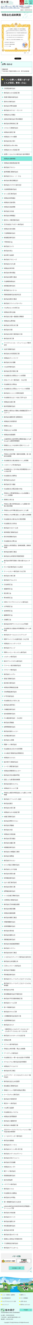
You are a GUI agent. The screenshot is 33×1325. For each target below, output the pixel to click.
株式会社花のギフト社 (11, 1234)
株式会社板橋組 (9, 1140)
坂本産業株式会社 (9, 713)
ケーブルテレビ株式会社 (12, 1094)
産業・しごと (8, 6)
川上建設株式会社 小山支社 (13, 718)
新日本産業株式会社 (10, 536)
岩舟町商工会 (8, 611)
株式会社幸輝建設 (9, 215)
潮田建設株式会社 (9, 939)
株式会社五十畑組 (9, 484)
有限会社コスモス (9, 757)
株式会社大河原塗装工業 (12, 353)
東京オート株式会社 (10, 1103)
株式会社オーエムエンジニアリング (15, 634)
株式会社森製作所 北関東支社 (13, 417)
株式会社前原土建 (9, 873)
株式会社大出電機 (9, 362)
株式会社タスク (9, 1025)
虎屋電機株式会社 (9, 926)
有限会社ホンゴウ (9, 1167)
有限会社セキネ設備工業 (12, 812)
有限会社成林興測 (9, 158)
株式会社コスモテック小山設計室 (14, 1035)
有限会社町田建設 (9, 198)
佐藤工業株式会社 (9, 816)
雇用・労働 (15, 6)
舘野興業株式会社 (9, 727)
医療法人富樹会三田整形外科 (13, 1239)
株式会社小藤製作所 (10, 1121)
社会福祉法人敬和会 (10, 475)
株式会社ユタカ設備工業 (12, 93)
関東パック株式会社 (10, 744)
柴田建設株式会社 (9, 286)
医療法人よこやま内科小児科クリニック (16, 445)
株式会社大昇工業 (9, 808)
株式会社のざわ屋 (9, 264)
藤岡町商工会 (8, 615)
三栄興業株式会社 (9, 233)
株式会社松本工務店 (10, 952)
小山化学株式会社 (9, 367)
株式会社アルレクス (10, 580)
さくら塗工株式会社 (10, 194)
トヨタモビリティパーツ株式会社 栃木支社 (17, 957)
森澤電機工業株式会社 (11, 172)
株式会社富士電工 (9, 141)
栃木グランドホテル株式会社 (13, 661)
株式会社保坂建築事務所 (12, 944)
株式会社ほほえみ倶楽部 (12, 1081)
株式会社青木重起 (9, 272)
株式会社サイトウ (9, 1217)
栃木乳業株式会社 (9, 406)
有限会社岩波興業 (9, 207)
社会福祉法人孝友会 (10, 384)
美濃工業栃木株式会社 (11, 97)
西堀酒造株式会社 (9, 1175)
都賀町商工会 (8, 589)
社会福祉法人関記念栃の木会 (13, 489)
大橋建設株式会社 (9, 709)
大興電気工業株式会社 (11, 900)
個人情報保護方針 (6, 1298)
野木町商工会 (8, 597)
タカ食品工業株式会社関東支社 (14, 753)
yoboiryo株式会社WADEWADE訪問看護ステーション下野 (17, 1207)
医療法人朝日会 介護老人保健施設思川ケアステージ (17, 411)
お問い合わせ (24, 1301)
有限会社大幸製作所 (10, 421)
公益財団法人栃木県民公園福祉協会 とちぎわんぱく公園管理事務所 (17, 440)
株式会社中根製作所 (10, 1099)
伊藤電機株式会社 (9, 922)
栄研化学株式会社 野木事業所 (13, 119)
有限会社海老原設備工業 (12, 163)
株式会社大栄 (8, 830)
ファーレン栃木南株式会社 (12, 665)
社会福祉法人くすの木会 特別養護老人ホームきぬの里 (17, 470)
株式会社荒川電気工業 (11, 371)
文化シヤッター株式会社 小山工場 (15, 380)
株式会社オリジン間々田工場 (13, 1149)
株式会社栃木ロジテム (11, 784)
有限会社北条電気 (9, 202)
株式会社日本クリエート (12, 1158)
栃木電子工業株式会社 (11, 762)
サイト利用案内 (24, 1298)
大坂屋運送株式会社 (10, 189)
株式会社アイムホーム (11, 1247)
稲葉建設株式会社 (9, 847)
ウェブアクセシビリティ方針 (9, 1301)
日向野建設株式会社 (10, 692)
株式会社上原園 (9, 740)
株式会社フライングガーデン (13, 303)
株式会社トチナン (9, 948)
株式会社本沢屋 (9, 1230)
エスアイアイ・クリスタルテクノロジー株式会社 (17, 1076)
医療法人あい (8, 426)
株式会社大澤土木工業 (11, 325)
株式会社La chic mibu (11, 145)
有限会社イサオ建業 (10, 136)
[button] (22, 2)
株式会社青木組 (9, 930)
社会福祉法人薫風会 (10, 1193)
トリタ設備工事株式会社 (12, 895)
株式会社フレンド (9, 648)
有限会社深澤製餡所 (10, 1116)
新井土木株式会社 (9, 101)
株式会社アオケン (9, 167)
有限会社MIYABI (9, 268)
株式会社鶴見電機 (9, 909)
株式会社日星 (8, 329)
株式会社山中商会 (9, 1197)
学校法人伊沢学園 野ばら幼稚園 (14, 1048)
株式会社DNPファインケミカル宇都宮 (16, 624)
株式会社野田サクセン (11, 821)
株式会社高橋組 (9, 722)
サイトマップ (5, 1304)
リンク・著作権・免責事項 (8, 1295)
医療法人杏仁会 (9, 499)
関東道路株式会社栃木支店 (12, 294)
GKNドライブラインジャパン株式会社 (16, 602)
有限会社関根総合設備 (11, 687)
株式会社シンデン (9, 674)
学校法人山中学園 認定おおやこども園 (16, 510)
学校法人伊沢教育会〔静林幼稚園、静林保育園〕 (17, 546)
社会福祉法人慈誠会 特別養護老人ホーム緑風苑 (17, 629)
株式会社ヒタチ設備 (10, 869)
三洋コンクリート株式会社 (12, 966)
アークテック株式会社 (11, 1053)
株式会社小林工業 (9, 575)
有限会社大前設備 (9, 834)
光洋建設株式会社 (9, 735)
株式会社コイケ (9, 246)
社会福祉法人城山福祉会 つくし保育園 (16, 460)
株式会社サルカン (9, 860)
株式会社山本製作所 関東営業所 (14, 556)
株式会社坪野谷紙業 (10, 106)
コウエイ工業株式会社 (11, 128)
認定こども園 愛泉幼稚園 (12, 779)
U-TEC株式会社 (9, 696)
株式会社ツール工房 (10, 1003)
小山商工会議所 (9, 1108)
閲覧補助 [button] (26, 3)
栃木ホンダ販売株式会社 (12, 220)
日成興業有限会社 (9, 281)
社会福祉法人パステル (11, 1112)
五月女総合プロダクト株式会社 (14, 224)
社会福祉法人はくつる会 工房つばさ (15, 397)
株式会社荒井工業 (9, 887)
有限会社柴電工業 (9, 132)
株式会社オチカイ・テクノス (13, 110)
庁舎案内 (26, 1310)
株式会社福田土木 (9, 1221)
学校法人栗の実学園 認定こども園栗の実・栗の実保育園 (17, 505)
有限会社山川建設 (9, 115)
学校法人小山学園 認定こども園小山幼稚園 (17, 514)
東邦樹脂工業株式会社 (11, 532)
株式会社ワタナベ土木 (11, 528)
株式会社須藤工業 (9, 843)
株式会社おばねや (9, 480)
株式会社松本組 (9, 449)
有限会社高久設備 (9, 312)
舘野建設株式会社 (9, 891)
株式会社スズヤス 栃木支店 (12, 185)
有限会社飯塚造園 (9, 913)
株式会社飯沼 (8, 803)
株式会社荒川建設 (9, 838)
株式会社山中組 (9, 989)
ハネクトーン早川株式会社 (12, 465)
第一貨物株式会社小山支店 (12, 1202)
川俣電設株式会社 (9, 88)
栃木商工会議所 (9, 255)
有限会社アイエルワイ (11, 1066)
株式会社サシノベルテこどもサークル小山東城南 (17, 984)
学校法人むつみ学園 (10, 430)
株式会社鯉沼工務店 (10, 299)
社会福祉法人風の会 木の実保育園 (15, 519)
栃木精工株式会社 (9, 683)
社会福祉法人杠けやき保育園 (13, 749)
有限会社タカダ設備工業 (12, 150)
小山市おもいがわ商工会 (12, 308)
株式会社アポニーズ (10, 259)
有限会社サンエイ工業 (11, 788)
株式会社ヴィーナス (10, 1145)
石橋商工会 (7, 619)
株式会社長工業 (9, 338)
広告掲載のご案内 (16, 1268)
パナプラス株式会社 (10, 1184)
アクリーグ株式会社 (10, 670)
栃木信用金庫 (8, 1180)
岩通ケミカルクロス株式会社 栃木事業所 (17, 154)
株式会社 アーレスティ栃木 (12, 799)
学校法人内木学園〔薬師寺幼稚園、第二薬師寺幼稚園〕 (17, 455)
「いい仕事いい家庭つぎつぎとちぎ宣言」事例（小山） (17, 81)
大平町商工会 (8, 606)
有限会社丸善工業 (9, 402)
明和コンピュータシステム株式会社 (15, 652)
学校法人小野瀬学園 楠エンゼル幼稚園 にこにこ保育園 (17, 494)
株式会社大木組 (9, 211)
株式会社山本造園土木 (11, 961)
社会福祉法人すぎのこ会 (12, 700)
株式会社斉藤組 (9, 825)
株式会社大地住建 (9, 1212)
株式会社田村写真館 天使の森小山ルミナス (17, 561)
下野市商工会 (8, 242)
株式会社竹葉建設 (9, 970)
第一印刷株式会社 (9, 1007)
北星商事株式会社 (9, 1020)
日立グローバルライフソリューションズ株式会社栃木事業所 (17, 1130)
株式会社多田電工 (9, 705)
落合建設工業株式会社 (11, 1086)
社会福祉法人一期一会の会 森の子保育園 (17, 1057)
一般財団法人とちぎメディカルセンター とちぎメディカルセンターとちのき (16, 1030)
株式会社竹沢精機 (9, 1162)
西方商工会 (7, 593)
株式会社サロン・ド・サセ (12, 176)
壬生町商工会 (8, 584)
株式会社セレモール (10, 290)
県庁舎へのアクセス (25, 1304)
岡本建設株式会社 (9, 974)
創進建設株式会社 (9, 237)
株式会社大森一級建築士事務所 (14, 316)
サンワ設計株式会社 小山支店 (13, 567)
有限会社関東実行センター (12, 771)
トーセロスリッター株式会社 (13, 1136)
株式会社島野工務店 (10, 277)
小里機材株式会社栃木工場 (12, 1016)
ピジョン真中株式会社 (11, 1044)
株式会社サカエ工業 (10, 1011)
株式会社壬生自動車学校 (12, 775)
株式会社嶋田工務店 (10, 917)
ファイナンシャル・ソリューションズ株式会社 (17, 344)
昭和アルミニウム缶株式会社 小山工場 (16, 639)
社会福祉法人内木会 (10, 523)
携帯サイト (23, 1295)
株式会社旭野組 (9, 856)
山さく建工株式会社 (10, 882)
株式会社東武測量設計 (11, 180)
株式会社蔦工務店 (9, 1070)
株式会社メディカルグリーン (13, 1153)
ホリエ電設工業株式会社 (12, 865)
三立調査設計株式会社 (11, 1243)
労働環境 (21, 6)
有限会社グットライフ (11, 358)
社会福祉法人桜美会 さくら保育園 (15, 375)
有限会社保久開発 (9, 229)
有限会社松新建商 (9, 434)
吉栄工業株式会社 (9, 349)
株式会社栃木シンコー (11, 731)
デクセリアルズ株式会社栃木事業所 (15, 1062)
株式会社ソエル (9, 1188)
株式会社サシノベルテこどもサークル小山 (17, 979)
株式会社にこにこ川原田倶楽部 (14, 393)
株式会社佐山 (8, 250)
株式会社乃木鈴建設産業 (12, 904)
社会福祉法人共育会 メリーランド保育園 (17, 388)
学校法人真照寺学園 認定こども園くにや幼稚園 (17, 793)
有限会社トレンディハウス (12, 643)
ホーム (2, 6)
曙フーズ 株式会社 (10, 1171)
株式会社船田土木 (9, 935)
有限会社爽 (7, 1040)
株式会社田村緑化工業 (11, 123)
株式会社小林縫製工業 (11, 1125)
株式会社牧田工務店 (10, 552)
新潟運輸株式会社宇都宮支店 (13, 994)
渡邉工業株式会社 (9, 678)
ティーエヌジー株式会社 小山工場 (15, 571)
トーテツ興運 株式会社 (11, 766)
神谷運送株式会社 (9, 1226)
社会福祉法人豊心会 (10, 541)
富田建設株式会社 (9, 878)
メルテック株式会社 (10, 656)
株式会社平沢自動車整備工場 (13, 998)
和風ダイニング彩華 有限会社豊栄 (15, 1090)
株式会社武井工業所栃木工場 (13, 334)
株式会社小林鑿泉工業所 (12, 851)
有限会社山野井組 (9, 321)
